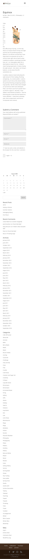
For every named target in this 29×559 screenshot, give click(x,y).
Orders (5, 430)
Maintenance (6, 420)
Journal (16, 547)
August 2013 (6, 250)
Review (5, 460)
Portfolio (5, 448)
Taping (5, 491)
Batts (4, 342)
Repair (4, 455)
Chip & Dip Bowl (17, 224)
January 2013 (6, 258)
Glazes (4, 400)
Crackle (5, 370)
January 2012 (6, 288)
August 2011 (6, 300)
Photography (6, 440)
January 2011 (6, 318)
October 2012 (6, 265)
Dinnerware (6, 385)
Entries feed (6, 532)
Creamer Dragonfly (17, 221)
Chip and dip (6, 362)
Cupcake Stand (7, 382)
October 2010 (6, 325)
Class (4, 365)
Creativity (5, 377)
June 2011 (5, 305)
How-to (5, 405)
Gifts (4, 398)
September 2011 (7, 298)
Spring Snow (6, 481)
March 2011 (6, 313)
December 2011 (7, 290)
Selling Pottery (7, 466)
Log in (4, 530)
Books (4, 347)
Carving (5, 355)
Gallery (5, 395)
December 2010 (7, 321)
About (10, 547)
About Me (5, 337)
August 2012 (6, 270)
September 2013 (7, 248)
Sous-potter (6, 478)
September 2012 (7, 268)
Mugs (4, 423)
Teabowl (5, 493)
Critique (5, 380)
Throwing (5, 503)
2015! (4, 205)
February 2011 (7, 315)
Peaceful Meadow (7, 435)
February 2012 (7, 285)
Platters (5, 445)
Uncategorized (7, 513)
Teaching (5, 496)
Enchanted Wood (7, 390)
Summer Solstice (7, 210)
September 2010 (7, 328)
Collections (13, 545)
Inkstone (5, 408)
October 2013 (6, 245)
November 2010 (7, 323)
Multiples (5, 428)
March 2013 (6, 253)
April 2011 (5, 310)
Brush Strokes (6, 352)
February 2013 (7, 255)
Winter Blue (6, 521)
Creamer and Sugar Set (9, 375)
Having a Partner (7, 207)
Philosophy (19, 15)
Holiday (5, 403)
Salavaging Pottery (8, 212)
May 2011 (5, 308)
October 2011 (6, 295)
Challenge (5, 360)
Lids (4, 415)
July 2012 (5, 273)
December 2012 (7, 260)
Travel (4, 508)
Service (5, 468)
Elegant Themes (15, 554)
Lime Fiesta (6, 418)
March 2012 (6, 283)
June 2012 (5, 275)
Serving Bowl (6, 470)
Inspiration (6, 410)
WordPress (15, 556)
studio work (6, 486)
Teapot (5, 498)
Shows (4, 473)
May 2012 (5, 278)
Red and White (7, 453)
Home (6, 545)
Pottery (5, 450)
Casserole (5, 357)
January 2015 (6, 240)
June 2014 (5, 243)
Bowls (4, 350)
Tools (4, 506)
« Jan (4, 192)
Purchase (20, 545)
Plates (4, 443)
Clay (4, 367)
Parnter (5, 433)
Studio (4, 483)
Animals (5, 340)
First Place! (6, 215)
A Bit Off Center (7, 335)
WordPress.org (7, 538)
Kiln (4, 413)
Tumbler (5, 511)
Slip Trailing (6, 476)
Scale (4, 463)
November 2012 (7, 263)
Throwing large (11, 233)
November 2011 (7, 293)
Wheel (4, 516)
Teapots (5, 501)
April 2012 (5, 280)
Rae (6, 15)
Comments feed (7, 535)
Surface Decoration (8, 488)
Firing (4, 393)
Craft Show (6, 372)
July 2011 (5, 303)
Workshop (5, 523)
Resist (4, 458)
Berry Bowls (6, 345)
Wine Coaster (6, 518)
